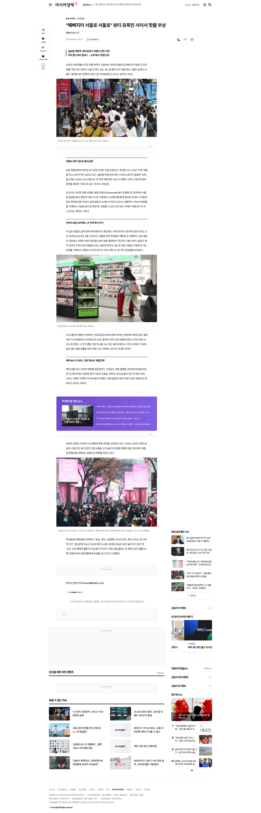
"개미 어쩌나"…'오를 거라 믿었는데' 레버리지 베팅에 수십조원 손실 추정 (123, 406)
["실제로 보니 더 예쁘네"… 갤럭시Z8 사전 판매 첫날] (59, 753)
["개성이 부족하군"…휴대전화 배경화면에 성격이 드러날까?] (59, 769)
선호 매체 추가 (94, 39)
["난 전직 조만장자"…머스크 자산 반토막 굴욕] (59, 720)
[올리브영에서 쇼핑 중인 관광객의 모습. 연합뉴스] (106, 288)
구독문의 (92, 789)
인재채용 (73, 789)
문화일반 (81, 19)
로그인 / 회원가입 (192, 4)
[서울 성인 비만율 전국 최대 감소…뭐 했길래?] (59, 736)
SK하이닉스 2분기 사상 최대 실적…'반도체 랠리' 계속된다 (149, 762)
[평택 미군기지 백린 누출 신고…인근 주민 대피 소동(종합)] (205, 755)
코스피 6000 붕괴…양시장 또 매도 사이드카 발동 (148, 713)
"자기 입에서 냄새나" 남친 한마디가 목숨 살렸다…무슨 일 (118, 418)
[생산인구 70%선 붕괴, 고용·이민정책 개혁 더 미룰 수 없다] (120, 736)
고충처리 (138, 789)
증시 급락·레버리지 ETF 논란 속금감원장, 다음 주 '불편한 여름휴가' (198, 540)
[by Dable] (160, 673)
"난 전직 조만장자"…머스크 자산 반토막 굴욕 (88, 713)
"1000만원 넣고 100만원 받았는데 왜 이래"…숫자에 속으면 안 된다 (199, 563)
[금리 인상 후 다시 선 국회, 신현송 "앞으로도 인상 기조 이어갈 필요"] (177, 555)
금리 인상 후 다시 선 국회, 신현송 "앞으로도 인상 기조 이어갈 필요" (199, 552)
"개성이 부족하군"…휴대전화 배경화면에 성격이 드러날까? (88, 762)
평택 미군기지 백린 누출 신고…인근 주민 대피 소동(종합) (186, 752)
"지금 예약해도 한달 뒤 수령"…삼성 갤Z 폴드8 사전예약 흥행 (185, 729)
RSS (107, 789)
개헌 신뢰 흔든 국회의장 (145, 746)
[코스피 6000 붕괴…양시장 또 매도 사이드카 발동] (120, 720)
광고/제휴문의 (62, 789)
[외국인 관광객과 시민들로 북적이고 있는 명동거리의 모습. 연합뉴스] (106, 108)
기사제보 (100, 789)
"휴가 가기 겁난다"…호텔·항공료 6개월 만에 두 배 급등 (198, 575)
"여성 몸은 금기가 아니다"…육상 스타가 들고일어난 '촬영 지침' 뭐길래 (186, 740)
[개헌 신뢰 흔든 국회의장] (120, 753)
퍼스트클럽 (82, 789)
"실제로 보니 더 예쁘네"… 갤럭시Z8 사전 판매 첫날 (87, 746)
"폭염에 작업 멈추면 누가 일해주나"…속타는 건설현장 (198, 586)
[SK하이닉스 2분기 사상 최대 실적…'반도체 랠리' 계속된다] (120, 769)
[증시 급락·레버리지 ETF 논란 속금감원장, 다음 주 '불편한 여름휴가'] (177, 544)
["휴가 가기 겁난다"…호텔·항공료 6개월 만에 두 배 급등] (177, 579)
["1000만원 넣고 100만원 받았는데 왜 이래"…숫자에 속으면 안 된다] (177, 567)
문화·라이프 (70, 19)
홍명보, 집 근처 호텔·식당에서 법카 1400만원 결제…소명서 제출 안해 (185, 764)
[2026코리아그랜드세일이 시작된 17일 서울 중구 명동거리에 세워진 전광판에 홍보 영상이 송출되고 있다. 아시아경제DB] (106, 492)
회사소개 (52, 789)
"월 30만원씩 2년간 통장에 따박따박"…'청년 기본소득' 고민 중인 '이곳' (123, 412)
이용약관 (129, 789)
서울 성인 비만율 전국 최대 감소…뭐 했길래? (87, 730)
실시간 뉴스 (87, 5)
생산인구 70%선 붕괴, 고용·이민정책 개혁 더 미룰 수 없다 (148, 730)
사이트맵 (147, 789)
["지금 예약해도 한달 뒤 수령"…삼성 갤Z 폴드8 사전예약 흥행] (205, 731)
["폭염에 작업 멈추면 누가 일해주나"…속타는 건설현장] (177, 591)
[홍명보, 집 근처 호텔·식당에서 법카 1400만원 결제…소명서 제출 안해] (205, 767)
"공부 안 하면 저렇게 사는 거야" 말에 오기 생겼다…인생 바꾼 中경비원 (123, 424)
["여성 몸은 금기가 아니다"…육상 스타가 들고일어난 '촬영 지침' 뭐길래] (205, 743)
